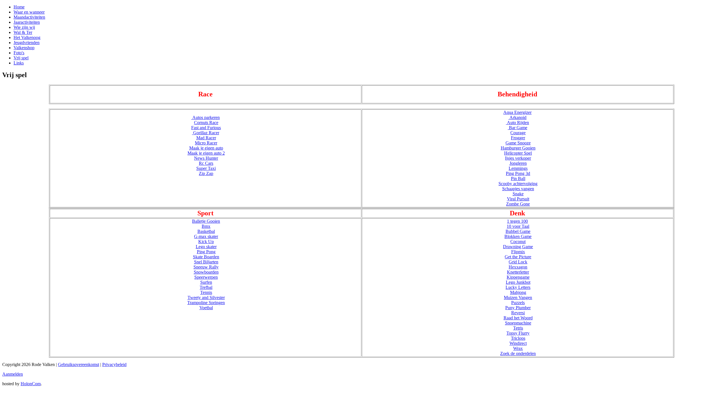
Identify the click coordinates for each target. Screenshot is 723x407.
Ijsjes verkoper (518, 158)
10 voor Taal (518, 226)
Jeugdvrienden (27, 42)
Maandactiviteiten (29, 17)
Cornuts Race (206, 122)
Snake (518, 193)
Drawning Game (518, 246)
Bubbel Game (518, 231)
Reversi (518, 312)
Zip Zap (206, 173)
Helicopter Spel (518, 153)
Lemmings (518, 168)
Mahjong (518, 292)
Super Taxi (206, 168)
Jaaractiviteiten (27, 22)
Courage (518, 132)
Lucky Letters (518, 287)
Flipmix (518, 251)
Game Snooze (518, 142)
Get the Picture (518, 256)
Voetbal (206, 307)
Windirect (518, 343)
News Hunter (206, 158)
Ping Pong (206, 251)
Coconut (518, 241)
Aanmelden (12, 374)
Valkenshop (24, 47)
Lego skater (206, 246)
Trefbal (206, 287)
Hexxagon (518, 267)
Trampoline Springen (206, 302)
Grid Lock (518, 261)
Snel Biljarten (206, 261)
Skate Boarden (206, 256)
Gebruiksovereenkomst (78, 364)
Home (19, 7)
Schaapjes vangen (518, 188)
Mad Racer (206, 137)
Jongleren (518, 163)
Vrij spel (21, 57)
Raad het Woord (518, 317)
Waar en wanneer (29, 12)
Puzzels (518, 302)
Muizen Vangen (518, 297)
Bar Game (518, 127)
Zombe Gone (518, 204)
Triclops (518, 338)
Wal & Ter (23, 32)
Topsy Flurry (518, 333)
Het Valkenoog (27, 37)
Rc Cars (206, 163)
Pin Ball (518, 178)
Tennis (206, 292)
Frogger (518, 137)
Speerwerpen (206, 277)
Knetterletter (518, 272)
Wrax (518, 348)
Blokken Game (518, 236)
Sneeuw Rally (206, 267)
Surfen (206, 282)
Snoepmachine (518, 323)
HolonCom (31, 383)
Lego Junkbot (518, 282)
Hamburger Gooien (518, 148)
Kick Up (206, 241)
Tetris (518, 328)
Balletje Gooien (206, 221)
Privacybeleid (114, 364)
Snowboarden (206, 272)
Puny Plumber (518, 307)
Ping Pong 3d (518, 173)
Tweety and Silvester (206, 297)
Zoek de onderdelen (518, 353)
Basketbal (206, 231)
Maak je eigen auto (206, 148)
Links (19, 62)
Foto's (19, 52)
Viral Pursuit (518, 198)
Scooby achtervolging (517, 183)
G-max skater (206, 236)
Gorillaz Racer (206, 132)
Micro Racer (206, 142)
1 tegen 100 (517, 221)
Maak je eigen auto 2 (206, 153)
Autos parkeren (206, 117)
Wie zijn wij (24, 27)
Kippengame (518, 277)
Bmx (206, 226)
